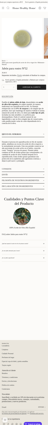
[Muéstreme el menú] (3, 8)
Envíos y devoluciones (9, 381)
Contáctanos (6, 389)
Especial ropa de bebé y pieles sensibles (15, 361)
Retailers (5, 373)
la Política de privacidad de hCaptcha (14, 413)
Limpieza (5, 349)
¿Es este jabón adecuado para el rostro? (11, 250)
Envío (19, 75)
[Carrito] (44, 8)
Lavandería (5, 346)
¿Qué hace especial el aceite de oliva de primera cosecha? (15, 243)
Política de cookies (8, 385)
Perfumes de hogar (8, 357)
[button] (23, 134)
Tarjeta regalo (6, 365)
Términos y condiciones (10, 377)
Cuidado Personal (7, 353)
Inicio (4, 61)
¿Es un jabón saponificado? (8, 257)
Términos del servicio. (37, 413)
